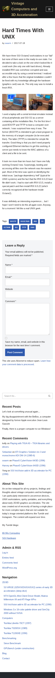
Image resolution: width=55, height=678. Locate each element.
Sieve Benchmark (12, 643)
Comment (10, 301)
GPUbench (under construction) (19, 648)
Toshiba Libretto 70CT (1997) (17, 623)
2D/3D (5, 582)
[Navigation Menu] (49, 9)
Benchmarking (9, 638)
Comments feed (10, 562)
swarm (8, 43)
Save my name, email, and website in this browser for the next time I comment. (25, 344)
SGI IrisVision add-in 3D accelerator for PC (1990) (27, 604)
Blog (4, 653)
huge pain (25, 221)
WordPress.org (9, 567)
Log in (5, 552)
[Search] (49, 396)
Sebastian (7, 452)
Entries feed (8, 557)
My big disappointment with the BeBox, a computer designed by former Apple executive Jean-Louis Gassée (26, 420)
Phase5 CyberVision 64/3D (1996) (28, 460)
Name (8, 265)
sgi (16, 227)
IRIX (35, 221)
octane (7, 227)
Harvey (5, 465)
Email (8, 277)
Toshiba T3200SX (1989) (15, 628)
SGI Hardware (9, 538)
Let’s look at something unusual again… (21, 411)
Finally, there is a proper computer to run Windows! (26, 429)
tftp (24, 227)
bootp (13, 221)
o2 (42, 221)
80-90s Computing (11, 533)
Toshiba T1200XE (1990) (15, 633)
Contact (6, 658)
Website (9, 289)
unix (32, 227)
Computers (7, 618)
